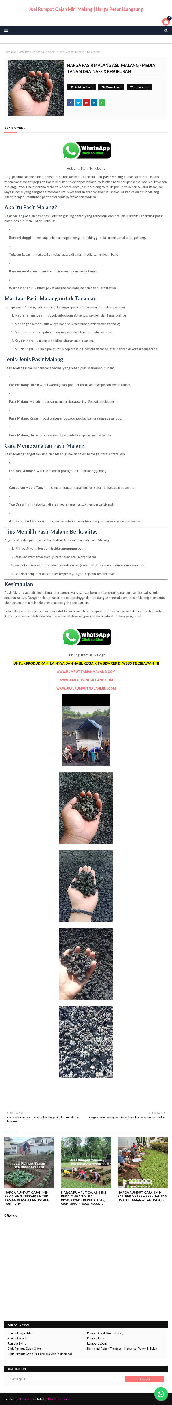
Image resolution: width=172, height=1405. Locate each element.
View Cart (113, 87)
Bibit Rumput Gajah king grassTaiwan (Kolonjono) (40, 1354)
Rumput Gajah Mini (20, 1333)
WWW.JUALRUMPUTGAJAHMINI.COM (86, 688)
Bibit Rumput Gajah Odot (24, 1348)
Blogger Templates (59, 1399)
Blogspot (23, 1399)
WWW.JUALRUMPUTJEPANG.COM (86, 680)
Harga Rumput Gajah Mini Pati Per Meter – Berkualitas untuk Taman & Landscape (142, 1196)
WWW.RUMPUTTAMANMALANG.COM (86, 672)
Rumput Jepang (97, 1343)
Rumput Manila (18, 1338)
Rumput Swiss (17, 1343)
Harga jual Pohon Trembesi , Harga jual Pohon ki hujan (122, 1348)
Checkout (141, 87)
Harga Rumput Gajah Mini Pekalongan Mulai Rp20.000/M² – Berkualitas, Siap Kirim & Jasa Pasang (83, 1198)
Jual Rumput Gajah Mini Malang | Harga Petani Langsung (86, 9)
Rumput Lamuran (98, 1338)
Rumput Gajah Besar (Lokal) (105, 1333)
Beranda (9, 52)
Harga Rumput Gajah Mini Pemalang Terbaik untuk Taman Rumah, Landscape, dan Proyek (27, 1198)
